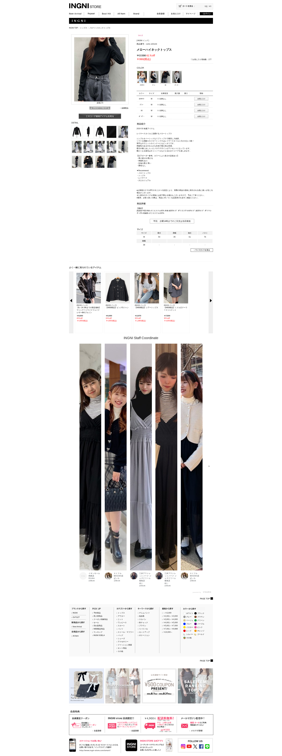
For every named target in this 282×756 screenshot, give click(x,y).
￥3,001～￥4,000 (170, 619)
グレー (189, 617)
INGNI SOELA (99, 635)
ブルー (189, 624)
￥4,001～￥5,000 (170, 623)
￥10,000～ (167, 632)
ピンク (200, 627)
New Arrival (77, 627)
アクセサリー (123, 642)
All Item (76, 636)
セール (96, 623)
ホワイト (189, 613)
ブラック (200, 613)
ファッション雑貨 (125, 645)
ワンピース (122, 623)
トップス (83, 28)
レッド (189, 631)
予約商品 (97, 613)
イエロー (189, 627)
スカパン (142, 619)
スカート (121, 626)
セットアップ (144, 632)
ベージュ (189, 620)
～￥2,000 (167, 613)
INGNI (75, 613)
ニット (120, 619)
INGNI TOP (73, 28)
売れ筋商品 (98, 626)
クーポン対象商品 (101, 619)
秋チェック (143, 623)
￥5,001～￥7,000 (170, 626)
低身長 (141, 616)
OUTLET (76, 617)
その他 (120, 651)
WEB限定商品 (99, 629)
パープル (200, 624)
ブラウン (142, 626)
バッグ (120, 635)
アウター (121, 616)
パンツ (120, 629)
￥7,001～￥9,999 (170, 629)
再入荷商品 (98, 616)
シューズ (121, 639)
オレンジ (200, 631)
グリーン (200, 620)
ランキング (98, 632)
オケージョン (144, 635)
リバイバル (143, 629)
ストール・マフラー (126, 632)
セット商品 (122, 648)
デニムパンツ (144, 613)
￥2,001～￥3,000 (170, 616)
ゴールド (200, 634)
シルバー (189, 634)
